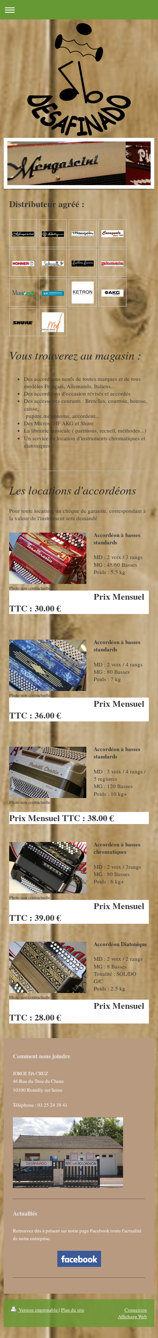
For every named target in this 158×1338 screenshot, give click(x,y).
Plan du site (72, 1309)
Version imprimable (38, 1309)
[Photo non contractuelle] (47, 558)
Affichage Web (132, 1316)
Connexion (136, 1309)
